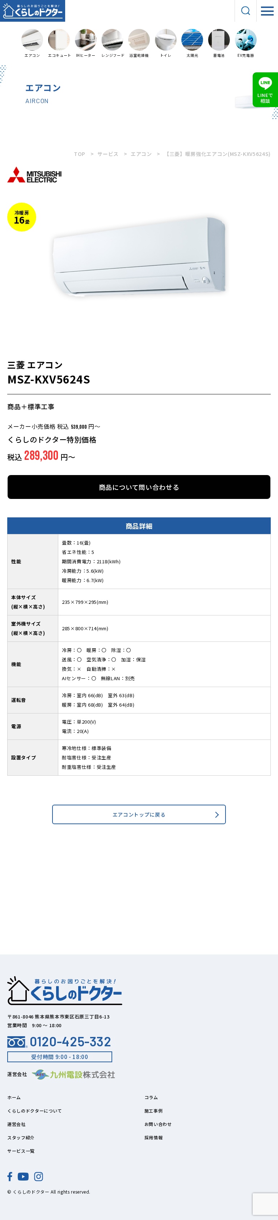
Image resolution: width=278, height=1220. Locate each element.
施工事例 (153, 1110)
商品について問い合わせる (139, 487)
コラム (151, 1097)
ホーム (14, 1097)
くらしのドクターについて (34, 1110)
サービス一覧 (21, 1151)
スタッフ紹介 (21, 1137)
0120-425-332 (70, 1041)
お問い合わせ (158, 1124)
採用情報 (153, 1137)
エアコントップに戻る (139, 814)
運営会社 (16, 1124)
